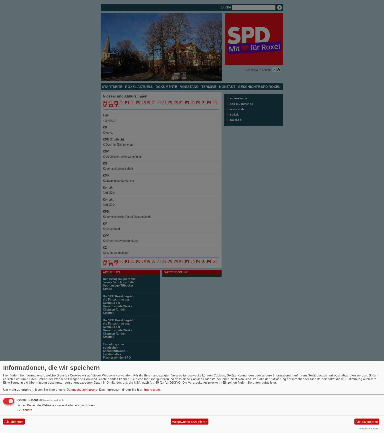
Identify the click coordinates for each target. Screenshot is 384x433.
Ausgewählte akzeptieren (189, 421)
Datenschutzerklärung (81, 389)
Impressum (152, 389)
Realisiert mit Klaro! (368, 428)
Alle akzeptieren (367, 421)
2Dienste (24, 410)
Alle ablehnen (14, 421)
